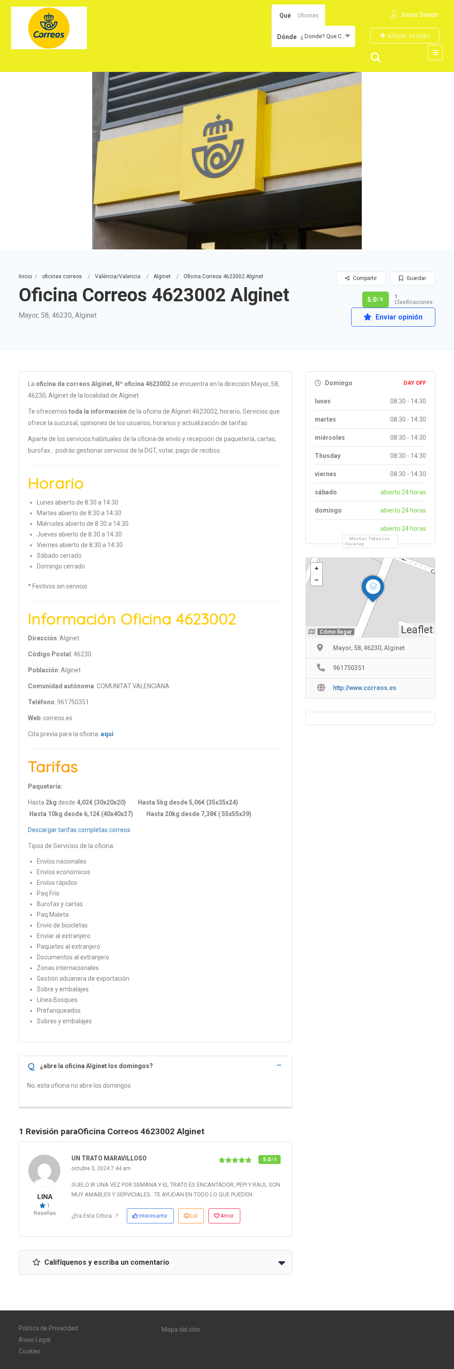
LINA (45, 1197)
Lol (193, 1216)
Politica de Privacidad (48, 1328)
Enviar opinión (398, 317)
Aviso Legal (35, 1339)
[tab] (155, 1065)
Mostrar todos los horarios (367, 541)
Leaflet (417, 630)
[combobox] (313, 36)
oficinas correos (62, 276)
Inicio (25, 276)
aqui (107, 734)
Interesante (153, 1216)
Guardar (415, 278)
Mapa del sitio (181, 1329)
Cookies (30, 1351)
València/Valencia (118, 276)
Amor (227, 1216)
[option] (227, 160)
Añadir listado (408, 36)
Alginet (162, 276)
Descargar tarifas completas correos (79, 829)
